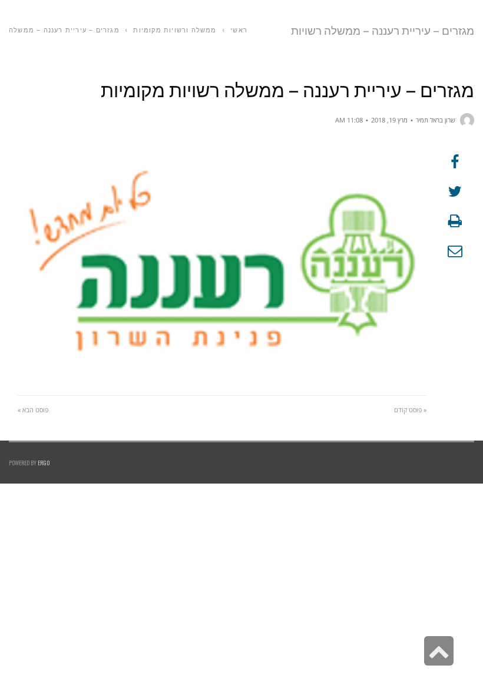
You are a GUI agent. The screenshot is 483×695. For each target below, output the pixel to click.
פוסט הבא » (33, 409)
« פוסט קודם (410, 409)
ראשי (238, 29)
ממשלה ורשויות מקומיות (174, 29)
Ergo (43, 462)
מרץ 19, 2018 (389, 119)
